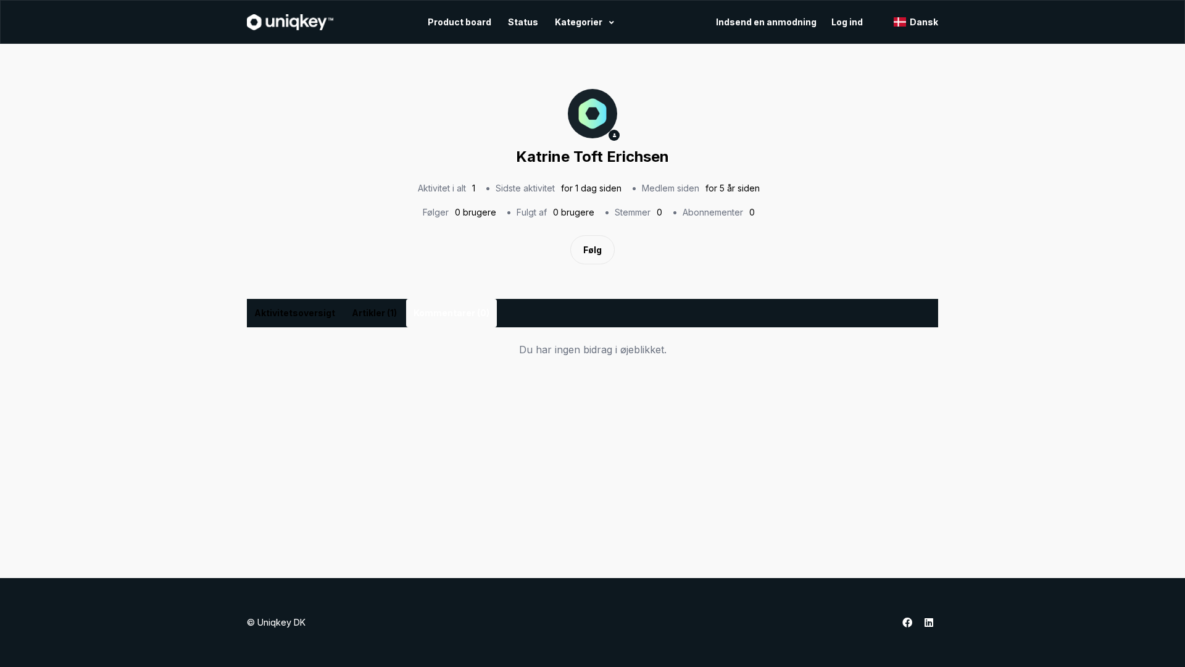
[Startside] (290, 22)
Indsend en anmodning (766, 22)
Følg (592, 250)
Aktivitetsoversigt (294, 313)
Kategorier (579, 22)
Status (523, 22)
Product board (459, 22)
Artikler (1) (374, 313)
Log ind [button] (847, 22)
